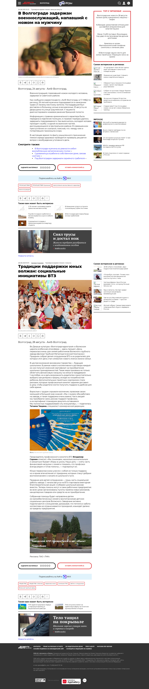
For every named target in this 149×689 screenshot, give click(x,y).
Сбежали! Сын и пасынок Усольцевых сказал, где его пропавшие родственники (117, 85)
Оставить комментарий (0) (74, 167)
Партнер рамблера (53, 680)
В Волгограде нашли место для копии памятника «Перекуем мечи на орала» (112, 55)
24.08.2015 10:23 (23, 9)
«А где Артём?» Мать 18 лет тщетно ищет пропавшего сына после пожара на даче (116, 69)
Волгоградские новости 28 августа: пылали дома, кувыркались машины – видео (112, 18)
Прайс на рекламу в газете (53, 646)
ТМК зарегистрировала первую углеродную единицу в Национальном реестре (39, 606)
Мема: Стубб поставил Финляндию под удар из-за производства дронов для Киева (112, 36)
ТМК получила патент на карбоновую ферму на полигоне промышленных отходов (77, 606)
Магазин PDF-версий (104, 646)
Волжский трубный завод (27, 330)
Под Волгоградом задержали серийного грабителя (60, 158)
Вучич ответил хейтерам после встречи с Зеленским (114, 131)
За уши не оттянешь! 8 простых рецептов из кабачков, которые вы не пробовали (117, 100)
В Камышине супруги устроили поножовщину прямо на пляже (76, 207)
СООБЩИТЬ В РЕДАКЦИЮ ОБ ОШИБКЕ (79, 649)
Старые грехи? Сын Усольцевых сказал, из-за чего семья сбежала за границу (117, 108)
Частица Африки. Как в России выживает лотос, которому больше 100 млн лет (116, 284)
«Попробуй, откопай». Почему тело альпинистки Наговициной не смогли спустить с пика (116, 276)
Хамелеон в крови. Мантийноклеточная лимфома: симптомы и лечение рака (112, 46)
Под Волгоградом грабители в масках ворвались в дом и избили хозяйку (40, 216)
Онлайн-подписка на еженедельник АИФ (48, 649)
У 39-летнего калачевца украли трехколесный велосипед (39, 207)
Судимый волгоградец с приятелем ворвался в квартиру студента (40, 223)
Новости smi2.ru (26, 256)
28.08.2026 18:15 (23, 263)
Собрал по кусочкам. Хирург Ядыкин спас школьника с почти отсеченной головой (117, 92)
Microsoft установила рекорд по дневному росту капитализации (114, 123)
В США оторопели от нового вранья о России (116, 154)
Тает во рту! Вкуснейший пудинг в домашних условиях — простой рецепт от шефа (116, 299)
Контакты (37, 646)
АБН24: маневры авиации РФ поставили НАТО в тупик (113, 146)
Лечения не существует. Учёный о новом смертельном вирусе (116, 76)
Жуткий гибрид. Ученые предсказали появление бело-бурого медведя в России (117, 307)
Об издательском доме (74, 646)
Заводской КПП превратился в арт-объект (59, 541)
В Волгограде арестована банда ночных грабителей (77, 215)
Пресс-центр (89, 646)
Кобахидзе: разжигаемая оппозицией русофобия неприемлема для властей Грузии (112, 27)
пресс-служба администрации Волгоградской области (38, 77)
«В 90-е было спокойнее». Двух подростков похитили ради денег (116, 268)
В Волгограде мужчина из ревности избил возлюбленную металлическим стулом (54, 150)
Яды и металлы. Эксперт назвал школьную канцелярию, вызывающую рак (115, 292)
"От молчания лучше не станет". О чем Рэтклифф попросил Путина (116, 138)
